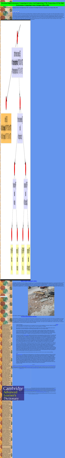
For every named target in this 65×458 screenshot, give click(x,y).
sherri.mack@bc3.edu (19, 354)
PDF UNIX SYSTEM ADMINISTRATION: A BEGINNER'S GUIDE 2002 (32, 390)
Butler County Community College (29, 281)
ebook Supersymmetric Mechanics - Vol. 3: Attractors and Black (32, 367)
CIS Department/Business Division (29, 316)
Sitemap (57, 324)
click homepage (19, 389)
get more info (20, 388)
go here (54, 367)
